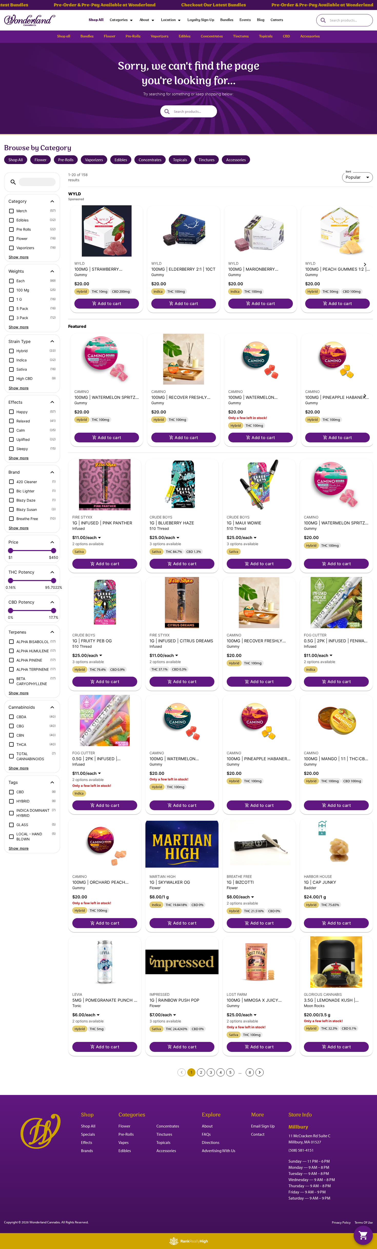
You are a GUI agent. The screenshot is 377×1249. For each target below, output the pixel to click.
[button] (13, 182)
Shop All (96, 20)
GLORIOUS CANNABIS (323, 994)
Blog (260, 20)
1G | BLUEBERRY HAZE (172, 522)
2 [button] (201, 1072)
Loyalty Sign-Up (200, 20)
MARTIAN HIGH (162, 876)
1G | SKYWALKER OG (170, 882)
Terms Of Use (364, 1222)
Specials (88, 1134)
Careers (277, 20)
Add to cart (109, 303)
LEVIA (77, 994)
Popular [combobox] (353, 177)
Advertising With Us (218, 1150)
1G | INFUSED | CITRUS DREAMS (181, 640)
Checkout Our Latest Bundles (193, 5)
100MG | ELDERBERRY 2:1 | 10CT (183, 269)
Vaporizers (94, 159)
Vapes (123, 1142)
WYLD (79, 263)
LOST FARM (237, 994)
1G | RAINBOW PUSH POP (174, 1000)
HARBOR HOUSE (318, 876)
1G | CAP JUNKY (320, 882)
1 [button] (191, 1072)
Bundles (226, 20)
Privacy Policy (341, 1222)
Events (245, 20)
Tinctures (206, 159)
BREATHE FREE (239, 876)
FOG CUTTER (315, 635)
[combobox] (349, 20)
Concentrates (150, 159)
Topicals (180, 159)
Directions (210, 1142)
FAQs (206, 1134)
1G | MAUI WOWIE (244, 522)
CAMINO (81, 391)
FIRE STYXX (82, 517)
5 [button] (230, 1072)
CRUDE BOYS (161, 517)
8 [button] (250, 1072)
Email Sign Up (263, 1126)
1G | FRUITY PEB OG (92, 640)
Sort (348, 172)
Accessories (236, 159)
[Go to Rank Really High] (188, 1241)
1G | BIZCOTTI (240, 882)
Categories (119, 20)
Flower (40, 159)
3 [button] (211, 1072)
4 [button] (221, 1072)
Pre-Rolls (65, 159)
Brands (87, 1150)
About (144, 20)
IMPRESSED (160, 994)
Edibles (121, 159)
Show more (19, 257)
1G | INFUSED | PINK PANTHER (102, 522)
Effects (86, 1142)
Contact (257, 1134)
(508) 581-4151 (301, 1150)
